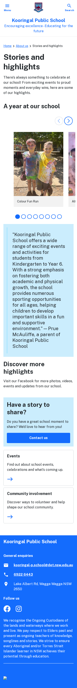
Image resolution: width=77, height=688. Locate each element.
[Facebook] (6, 611)
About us (22, 46)
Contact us (38, 438)
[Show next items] (68, 121)
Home (7, 46)
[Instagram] (19, 611)
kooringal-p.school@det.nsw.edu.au (43, 565)
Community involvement (29, 493)
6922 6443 (23, 574)
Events (13, 456)
